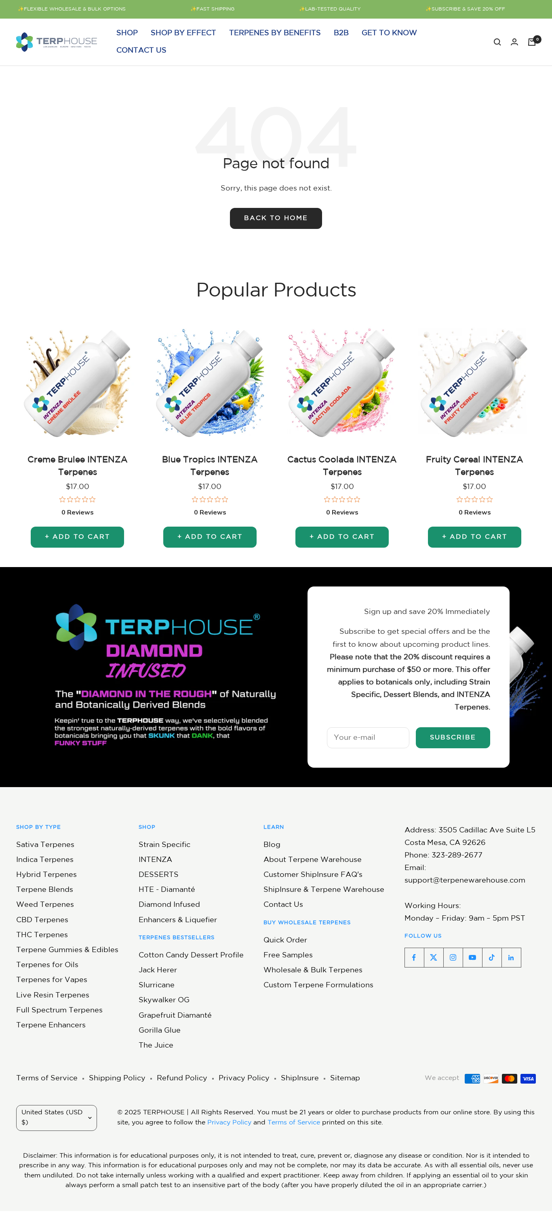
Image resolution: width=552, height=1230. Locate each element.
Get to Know (389, 33)
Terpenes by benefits (275, 33)
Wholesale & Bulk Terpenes (312, 970)
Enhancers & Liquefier (178, 920)
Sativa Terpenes (45, 845)
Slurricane (157, 985)
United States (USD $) (52, 1117)
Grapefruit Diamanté (175, 1015)
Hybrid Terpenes (46, 875)
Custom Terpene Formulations (318, 985)
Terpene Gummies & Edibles (67, 950)
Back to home (276, 218)
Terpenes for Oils (47, 965)
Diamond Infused (169, 905)
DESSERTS (159, 875)
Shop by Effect (183, 33)
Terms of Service (47, 1078)
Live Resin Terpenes (52, 995)
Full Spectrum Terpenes (59, 1010)
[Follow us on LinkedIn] (511, 957)
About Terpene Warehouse (312, 860)
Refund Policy (182, 1078)
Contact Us (141, 50)
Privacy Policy (244, 1078)
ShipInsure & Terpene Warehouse (323, 890)
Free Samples (288, 955)
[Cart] (532, 42)
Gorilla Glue (160, 1030)
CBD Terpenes (42, 920)
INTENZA (155, 860)
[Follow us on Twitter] (433, 957)
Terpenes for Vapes (51, 980)
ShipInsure (300, 1078)
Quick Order (285, 940)
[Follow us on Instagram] (453, 957)
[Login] (514, 41)
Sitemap (345, 1078)
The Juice (156, 1045)
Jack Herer (158, 970)
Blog (271, 845)
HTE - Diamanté (167, 890)
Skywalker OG (164, 1000)
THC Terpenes (42, 935)
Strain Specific (164, 845)
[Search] (497, 42)
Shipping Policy (117, 1078)
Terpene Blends (44, 890)
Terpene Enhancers (51, 1025)
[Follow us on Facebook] (414, 957)
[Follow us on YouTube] (472, 957)
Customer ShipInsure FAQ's (312, 875)
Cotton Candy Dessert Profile (191, 955)
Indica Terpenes (45, 860)
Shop (127, 33)
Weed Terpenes (45, 905)
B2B (341, 33)
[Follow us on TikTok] (491, 957)
